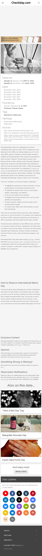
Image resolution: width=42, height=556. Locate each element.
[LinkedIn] (5, 500)
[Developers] (12, 519)
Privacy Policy (8, 549)
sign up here (4, 379)
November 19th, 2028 (12, 99)
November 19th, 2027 (12, 97)
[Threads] (19, 500)
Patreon (19, 345)
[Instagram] (12, 500)
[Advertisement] (21, 20)
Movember (31, 239)
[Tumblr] (26, 493)
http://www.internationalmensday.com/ (19, 131)
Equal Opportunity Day (13, 459)
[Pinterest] (33, 493)
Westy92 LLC (19, 545)
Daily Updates (9, 479)
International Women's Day (32, 242)
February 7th (17, 81)
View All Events (21, 471)
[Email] (5, 519)
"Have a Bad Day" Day (13, 410)
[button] (2, 2)
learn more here (25, 357)
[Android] (26, 506)
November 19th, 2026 (12, 95)
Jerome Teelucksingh (12, 106)
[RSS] (26, 513)
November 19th (18, 83)
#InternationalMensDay (13, 122)
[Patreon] (26, 500)
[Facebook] (12, 493)
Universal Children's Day (15, 242)
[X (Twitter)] (19, 493)
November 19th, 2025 (12, 92)
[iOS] (33, 506)
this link (27, 377)
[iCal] (33, 513)
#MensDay (8, 124)
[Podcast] (19, 506)
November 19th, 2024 (12, 90)
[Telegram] (12, 506)
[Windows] (12, 513)
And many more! (21, 467)
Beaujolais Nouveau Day (14, 435)
